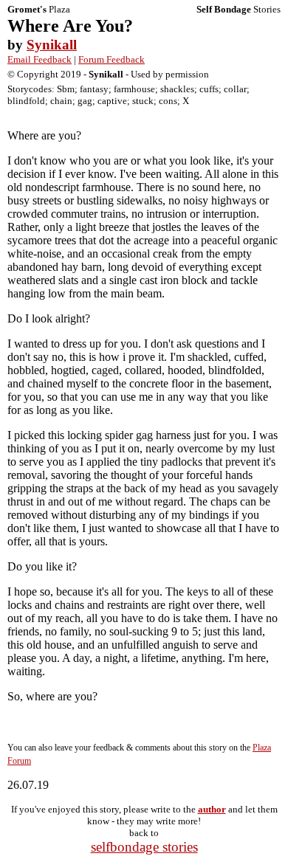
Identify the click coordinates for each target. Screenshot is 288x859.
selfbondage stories (144, 847)
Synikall (52, 44)
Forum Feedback (111, 59)
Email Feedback (39, 59)
